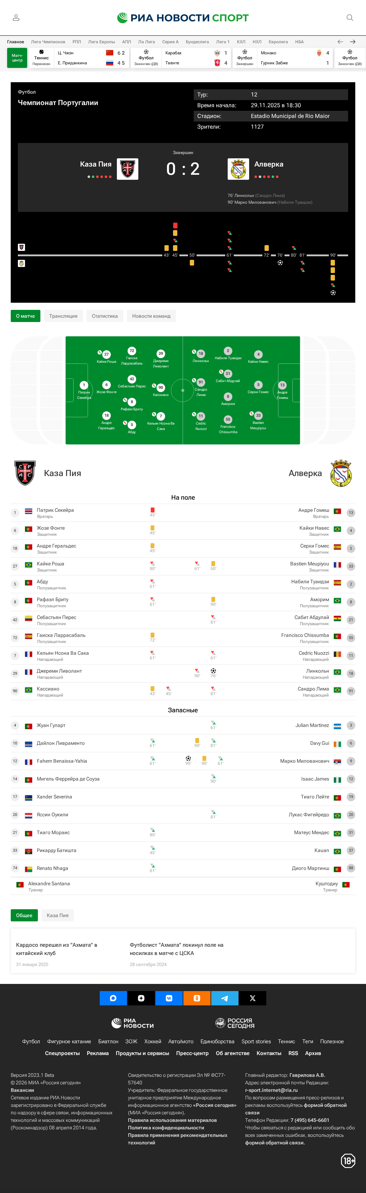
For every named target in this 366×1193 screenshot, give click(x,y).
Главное (15, 41)
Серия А (170, 41)
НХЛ (257, 41)
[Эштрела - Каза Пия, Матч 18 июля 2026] (93, 176)
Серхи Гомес (314, 546)
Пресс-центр (192, 1053)
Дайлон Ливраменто (61, 743)
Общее (24, 915)
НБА (299, 41)
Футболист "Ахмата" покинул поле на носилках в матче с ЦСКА (176, 949)
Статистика (105, 316)
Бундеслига (197, 41)
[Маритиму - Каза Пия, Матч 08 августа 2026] (101, 176)
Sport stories (256, 1041)
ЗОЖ (131, 1041)
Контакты (269, 1053)
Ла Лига (146, 41)
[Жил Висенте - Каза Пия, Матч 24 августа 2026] (110, 176)
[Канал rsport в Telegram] (224, 998)
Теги (307, 1041)
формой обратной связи (274, 1142)
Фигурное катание (69, 1041)
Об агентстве (232, 1053)
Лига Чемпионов (48, 41)
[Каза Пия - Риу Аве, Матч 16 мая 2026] (89, 176)
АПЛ (126, 41)
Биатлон (108, 1041)
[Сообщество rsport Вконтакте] (169, 998)
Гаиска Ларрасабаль (61, 635)
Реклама (98, 1053)
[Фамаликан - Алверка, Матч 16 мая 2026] (277, 176)
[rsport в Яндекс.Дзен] (141, 998)
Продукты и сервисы (142, 1053)
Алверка (268, 164)
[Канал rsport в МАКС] (113, 998)
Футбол (27, 92)
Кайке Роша (50, 563)
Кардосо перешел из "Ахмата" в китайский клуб (56, 949)
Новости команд (151, 316)
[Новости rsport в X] (252, 998)
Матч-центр (17, 58)
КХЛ (241, 41)
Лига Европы (101, 41)
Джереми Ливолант (59, 671)
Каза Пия (96, 164)
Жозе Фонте (51, 528)
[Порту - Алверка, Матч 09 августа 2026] (264, 176)
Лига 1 (223, 41)
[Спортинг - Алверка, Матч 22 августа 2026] (255, 176)
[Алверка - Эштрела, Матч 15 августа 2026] (260, 176)
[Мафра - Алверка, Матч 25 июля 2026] (268, 176)
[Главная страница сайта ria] (159, 18)
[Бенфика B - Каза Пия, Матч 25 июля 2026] (97, 176)
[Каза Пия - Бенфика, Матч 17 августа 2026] (106, 176)
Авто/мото (180, 1041)
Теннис (286, 1041)
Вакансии (22, 1090)
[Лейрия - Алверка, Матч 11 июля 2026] (273, 176)
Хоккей (152, 1041)
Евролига (278, 41)
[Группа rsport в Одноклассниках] (197, 998)
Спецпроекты (62, 1053)
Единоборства (217, 1041)
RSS (293, 1053)
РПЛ (77, 41)
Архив (313, 1053)
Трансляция (63, 316)
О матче (25, 316)
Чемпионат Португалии (58, 102)
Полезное (332, 1041)
